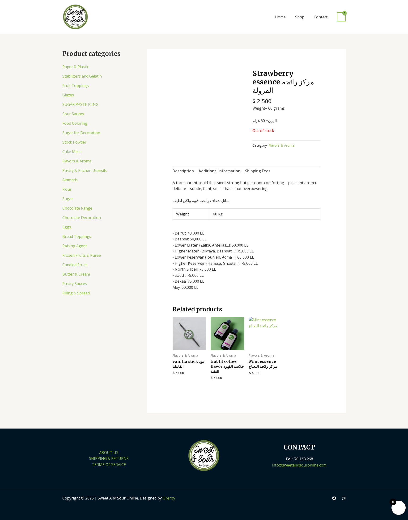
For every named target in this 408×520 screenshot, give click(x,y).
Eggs (66, 227)
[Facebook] (334, 498)
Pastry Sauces (74, 283)
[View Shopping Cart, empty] (341, 16)
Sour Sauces (73, 113)
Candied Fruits (75, 264)
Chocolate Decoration (81, 217)
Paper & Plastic (75, 66)
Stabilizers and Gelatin (82, 76)
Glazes (68, 95)
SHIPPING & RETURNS (109, 458)
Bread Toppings (76, 236)
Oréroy (169, 498)
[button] (264, 17)
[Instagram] (344, 498)
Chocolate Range (77, 208)
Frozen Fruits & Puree (81, 255)
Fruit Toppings (75, 85)
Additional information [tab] (219, 170)
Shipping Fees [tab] (257, 170)
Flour (67, 189)
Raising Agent (74, 245)
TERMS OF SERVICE (109, 464)
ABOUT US (108, 452)
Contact (320, 17)
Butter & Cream (76, 274)
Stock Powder (74, 142)
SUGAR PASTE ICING (80, 104)
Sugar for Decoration (81, 132)
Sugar (67, 198)
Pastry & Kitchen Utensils (84, 170)
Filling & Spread (76, 293)
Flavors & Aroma (76, 161)
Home (280, 17)
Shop (299, 17)
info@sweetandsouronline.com (299, 465)
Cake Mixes (72, 151)
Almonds (70, 179)
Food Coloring (74, 123)
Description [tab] (183, 170)
